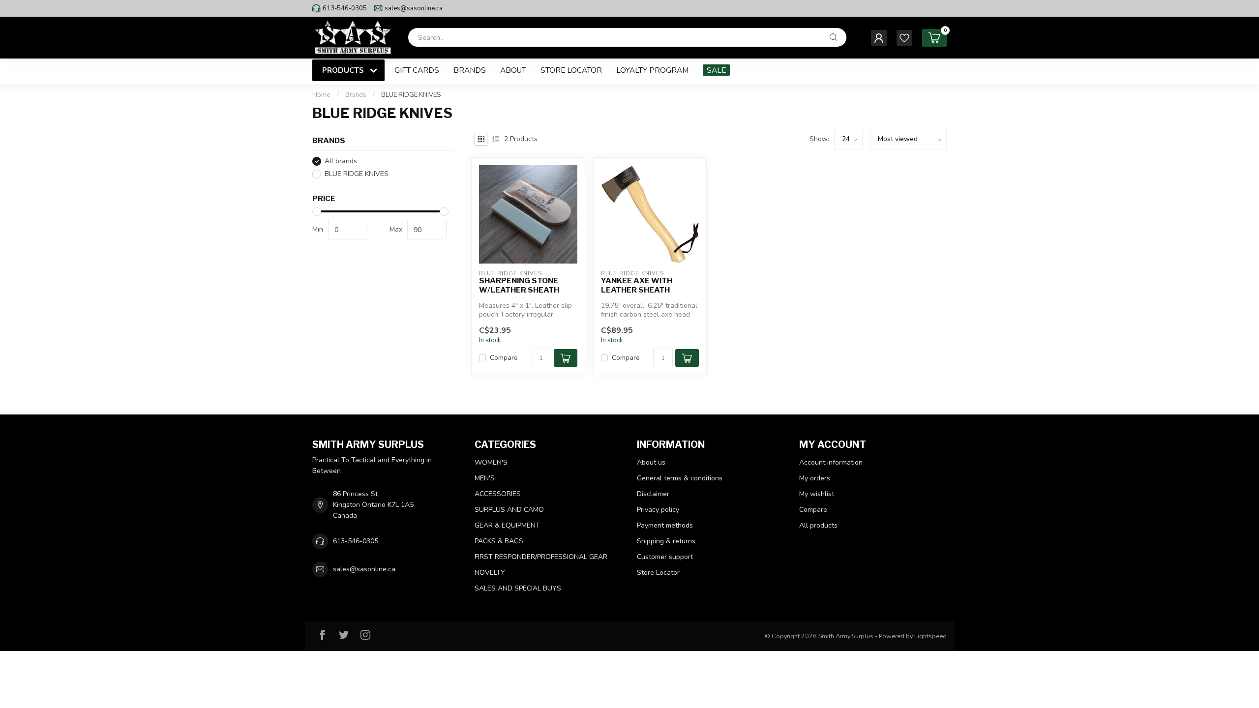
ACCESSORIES (498, 494)
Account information (831, 462)
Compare (504, 357)
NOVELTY (490, 572)
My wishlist (816, 494)
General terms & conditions (679, 478)
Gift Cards (416, 70)
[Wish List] (904, 38)
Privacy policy (658, 509)
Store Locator (571, 70)
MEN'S (485, 478)
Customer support (665, 556)
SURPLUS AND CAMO (509, 509)
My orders (814, 478)
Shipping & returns (666, 541)
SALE (716, 70)
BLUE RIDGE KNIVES (411, 94)
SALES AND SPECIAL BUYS (518, 588)
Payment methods (665, 525)
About (513, 70)
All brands (341, 161)
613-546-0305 (345, 8)
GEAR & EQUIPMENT (507, 525)
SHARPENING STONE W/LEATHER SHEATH (519, 285)
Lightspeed (930, 636)
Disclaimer (653, 494)
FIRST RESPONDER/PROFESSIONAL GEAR (541, 556)
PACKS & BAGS (499, 541)
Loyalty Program (652, 70)
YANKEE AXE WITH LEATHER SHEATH (636, 285)
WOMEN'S (491, 462)
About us (651, 462)
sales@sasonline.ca (414, 8)
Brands (469, 70)
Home (321, 94)
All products (818, 525)
